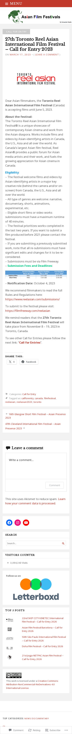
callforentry (27, 398)
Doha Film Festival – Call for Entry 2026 (42, 646)
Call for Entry (16, 31)
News (27, 718)
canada (39, 398)
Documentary (40, 718)
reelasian (10, 401)
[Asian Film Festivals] (36, 17)
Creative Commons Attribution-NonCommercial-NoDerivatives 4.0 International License (32, 684)
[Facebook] (9, 522)
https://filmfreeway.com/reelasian (27, 311)
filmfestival (50, 398)
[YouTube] (26, 522)
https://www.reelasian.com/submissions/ (32, 299)
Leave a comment (47, 54)
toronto (37, 401)
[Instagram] (18, 522)
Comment (54, 485)
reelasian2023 (24, 401)
